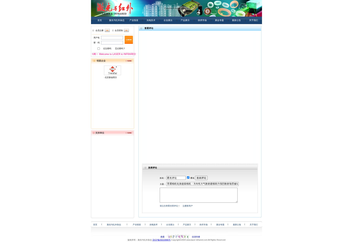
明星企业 (101, 61)
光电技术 (151, 20)
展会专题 (219, 20)
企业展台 (168, 20)
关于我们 (253, 20)
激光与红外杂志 (116, 20)
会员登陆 (119, 30)
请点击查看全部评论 (169, 206)
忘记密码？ (120, 48)
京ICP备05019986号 (161, 240)
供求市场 (202, 20)
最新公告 (236, 20)
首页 (99, 20)
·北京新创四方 (110, 77)
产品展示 (185, 20)
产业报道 (133, 20)
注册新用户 (188, 206)
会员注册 (99, 30)
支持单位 (99, 133)
